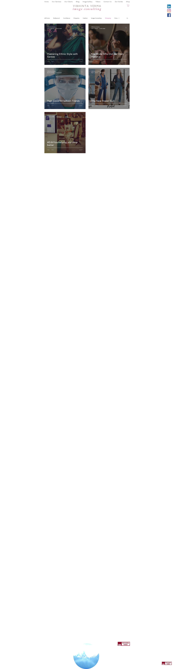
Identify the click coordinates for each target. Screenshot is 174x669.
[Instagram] (169, 11)
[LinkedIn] (169, 6)
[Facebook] (169, 15)
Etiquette (76, 18)
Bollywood (56, 18)
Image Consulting (96, 18)
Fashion (85, 18)
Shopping (108, 18)
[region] (86, 656)
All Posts (47, 18)
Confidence (66, 18)
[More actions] (82, 28)
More (116, 18)
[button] (128, 5)
